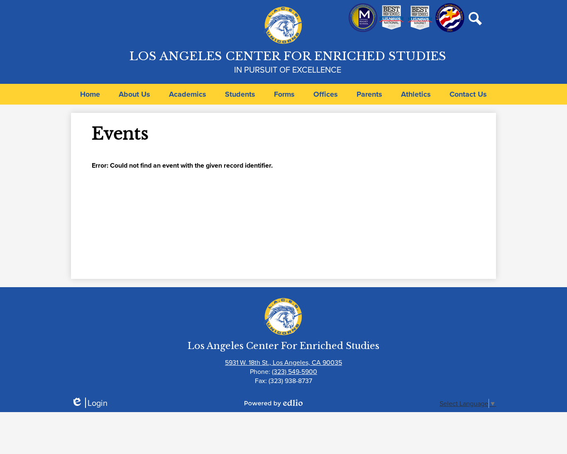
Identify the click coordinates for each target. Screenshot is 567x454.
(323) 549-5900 (294, 371)
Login (89, 403)
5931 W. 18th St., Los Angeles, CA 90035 (283, 362)
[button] (134, 94)
